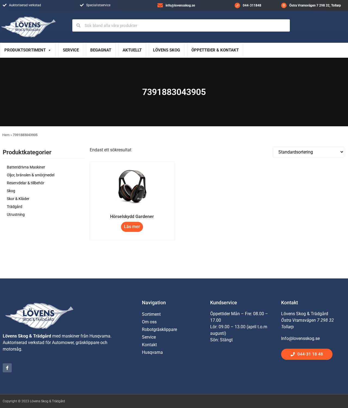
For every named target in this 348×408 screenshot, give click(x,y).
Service (71, 50)
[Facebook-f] (7, 367)
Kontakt (149, 344)
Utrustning (16, 214)
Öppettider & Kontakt (215, 50)
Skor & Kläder (18, 199)
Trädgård (14, 206)
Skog (11, 191)
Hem (6, 135)
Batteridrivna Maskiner (26, 167)
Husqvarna (152, 352)
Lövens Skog (166, 50)
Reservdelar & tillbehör (25, 183)
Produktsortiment (25, 50)
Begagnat (100, 50)
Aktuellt (132, 50)
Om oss (149, 321)
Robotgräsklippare (159, 329)
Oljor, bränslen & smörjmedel (30, 175)
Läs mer (132, 226)
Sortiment (151, 314)
